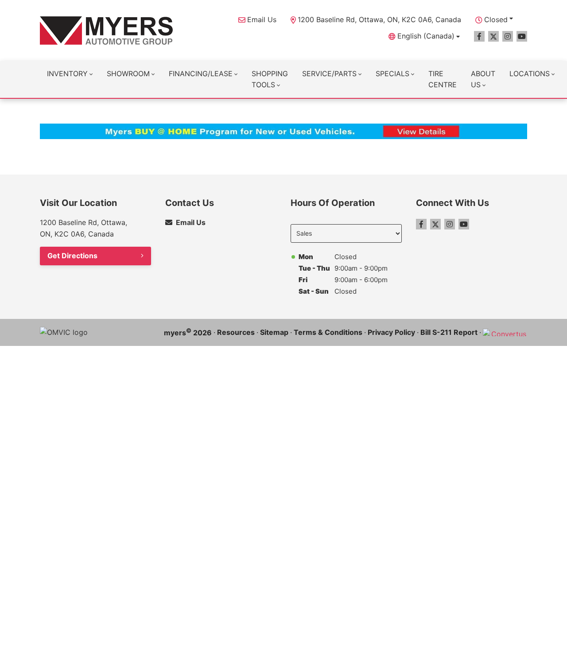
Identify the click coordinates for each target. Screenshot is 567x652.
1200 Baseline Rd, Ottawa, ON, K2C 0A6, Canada (379, 19)
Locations (529, 73)
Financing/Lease (201, 73)
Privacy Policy (391, 332)
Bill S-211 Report (449, 332)
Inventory (67, 73)
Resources (236, 332)
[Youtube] (522, 36)
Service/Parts (329, 73)
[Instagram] (507, 36)
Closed (496, 19)
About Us (483, 79)
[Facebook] (479, 36)
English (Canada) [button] (425, 35)
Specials (392, 73)
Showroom (128, 73)
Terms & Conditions (328, 332)
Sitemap (274, 332)
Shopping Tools (270, 79)
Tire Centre (442, 79)
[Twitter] (493, 36)
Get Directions (72, 255)
